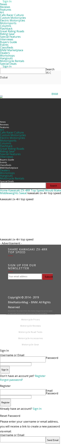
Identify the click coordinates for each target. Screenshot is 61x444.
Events (4, 45)
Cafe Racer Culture (12, 15)
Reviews (5, 7)
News (3, 4)
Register (40, 376)
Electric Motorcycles (12, 20)
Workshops (7, 55)
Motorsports (8, 23)
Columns (5, 26)
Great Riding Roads (12, 31)
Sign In (37, 409)
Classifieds (6, 47)
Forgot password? (11, 380)
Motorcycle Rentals (12, 61)
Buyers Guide (8, 42)
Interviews (6, 39)
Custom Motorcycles (13, 18)
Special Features (10, 37)
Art (2, 12)
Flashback (6, 28)
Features (5, 9)
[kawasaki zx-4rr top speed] (30, 236)
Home (4, 190)
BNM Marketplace (11, 50)
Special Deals (8, 64)
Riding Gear (7, 34)
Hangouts (6, 58)
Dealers (5, 53)
